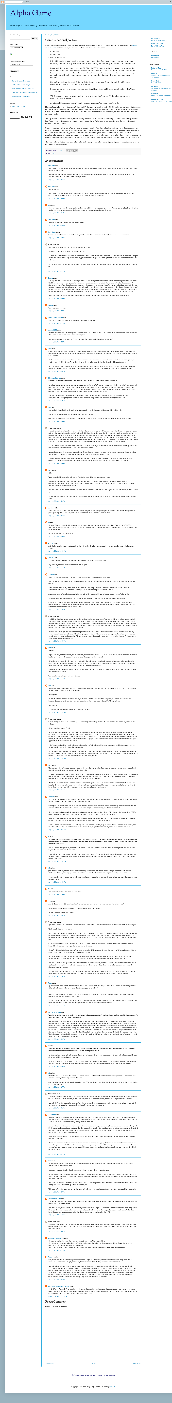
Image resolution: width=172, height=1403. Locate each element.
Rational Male (156, 68)
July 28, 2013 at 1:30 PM (56, 976)
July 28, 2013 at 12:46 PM (57, 882)
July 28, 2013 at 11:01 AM (57, 712)
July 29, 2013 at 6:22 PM (56, 1279)
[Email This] (67, 150)
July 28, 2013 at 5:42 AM (56, 311)
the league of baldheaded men (58, 1286)
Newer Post (50, 1364)
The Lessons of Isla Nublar (159, 70)
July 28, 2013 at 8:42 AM (56, 342)
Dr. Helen (154, 86)
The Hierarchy (155, 38)
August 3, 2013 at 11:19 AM (57, 1296)
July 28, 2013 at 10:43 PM (57, 1215)
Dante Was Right (156, 83)
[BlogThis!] (69, 150)
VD (49, 205)
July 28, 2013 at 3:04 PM (56, 1039)
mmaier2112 (52, 330)
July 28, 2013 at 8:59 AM (56, 371)
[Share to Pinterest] (76, 150)
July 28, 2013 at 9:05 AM (56, 400)
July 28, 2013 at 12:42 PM (57, 861)
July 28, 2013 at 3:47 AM (56, 180)
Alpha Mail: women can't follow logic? (25, 93)
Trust (49, 349)
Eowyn (50, 278)
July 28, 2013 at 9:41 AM (56, 501)
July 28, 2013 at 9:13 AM (56, 421)
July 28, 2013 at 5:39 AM (56, 298)
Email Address (15, 64)
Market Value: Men (156, 43)
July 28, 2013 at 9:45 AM (56, 516)
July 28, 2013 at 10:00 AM (57, 551)
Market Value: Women (157, 46)
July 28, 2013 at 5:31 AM (56, 271)
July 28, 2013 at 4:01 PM (56, 1108)
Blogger (112, 1387)
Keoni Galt (155, 81)
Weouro (50, 1257)
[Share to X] (72, 150)
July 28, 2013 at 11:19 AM (57, 790)
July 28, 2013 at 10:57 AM (57, 679)
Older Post (136, 1364)
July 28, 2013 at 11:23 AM (57, 830)
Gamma (53, 153)
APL (49, 889)
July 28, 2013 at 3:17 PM (56, 1087)
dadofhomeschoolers (55, 1238)
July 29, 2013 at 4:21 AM (56, 1250)
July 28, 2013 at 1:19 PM (56, 915)
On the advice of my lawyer (21, 85)
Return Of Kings (157, 99)
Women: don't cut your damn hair (23, 89)
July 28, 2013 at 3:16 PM (56, 1066)
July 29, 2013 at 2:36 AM (56, 1231)
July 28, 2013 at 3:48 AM (56, 198)
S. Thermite (52, 1115)
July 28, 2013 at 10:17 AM (57, 568)
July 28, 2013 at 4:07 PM (56, 1154)
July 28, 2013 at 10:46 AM (57, 641)
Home (94, 1364)
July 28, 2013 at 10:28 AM (57, 610)
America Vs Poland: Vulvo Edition (161, 95)
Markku (50, 508)
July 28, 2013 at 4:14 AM (56, 225)
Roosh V (154, 73)
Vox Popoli (155, 56)
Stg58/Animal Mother (55, 318)
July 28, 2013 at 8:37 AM (56, 323)
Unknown (51, 574)
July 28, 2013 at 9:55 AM (56, 536)
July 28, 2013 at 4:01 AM (56, 213)
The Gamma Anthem (19, 107)
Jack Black (52, 232)
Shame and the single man (21, 97)
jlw (49, 522)
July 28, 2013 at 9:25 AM (56, 463)
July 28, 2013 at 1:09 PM (56, 894)
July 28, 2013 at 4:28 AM (56, 238)
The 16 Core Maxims (157, 41)
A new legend (155, 57)
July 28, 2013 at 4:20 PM (56, 1192)
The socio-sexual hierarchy (21, 81)
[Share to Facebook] (74, 150)
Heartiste (154, 94)
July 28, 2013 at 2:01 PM (56, 1005)
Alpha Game (30, 13)
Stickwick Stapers (54, 378)
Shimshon (51, 166)
